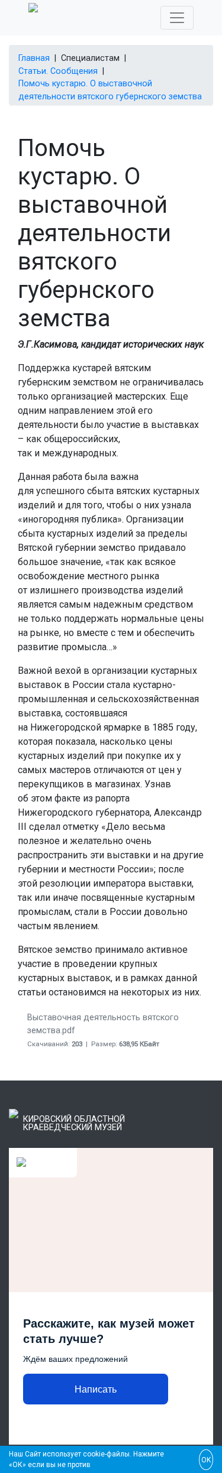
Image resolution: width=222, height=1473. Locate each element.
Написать (96, 1389)
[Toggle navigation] (177, 18)
